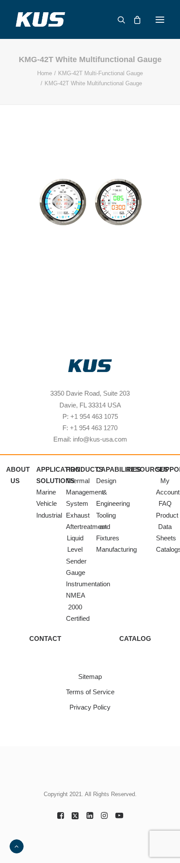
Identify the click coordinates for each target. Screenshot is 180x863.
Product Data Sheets (167, 527)
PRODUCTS (84, 469)
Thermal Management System (85, 492)
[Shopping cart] (133, 20)
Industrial (49, 515)
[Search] (117, 20)
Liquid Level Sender (76, 549)
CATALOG (135, 638)
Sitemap (90, 676)
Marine (46, 492)
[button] (160, 19)
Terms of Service (90, 692)
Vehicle (46, 503)
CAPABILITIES (118, 469)
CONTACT (45, 638)
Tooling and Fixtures (107, 527)
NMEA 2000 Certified (78, 607)
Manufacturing (116, 549)
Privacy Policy (90, 707)
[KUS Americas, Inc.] (41, 19)
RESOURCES (147, 469)
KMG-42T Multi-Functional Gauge (100, 73)
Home (44, 73)
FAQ (165, 503)
